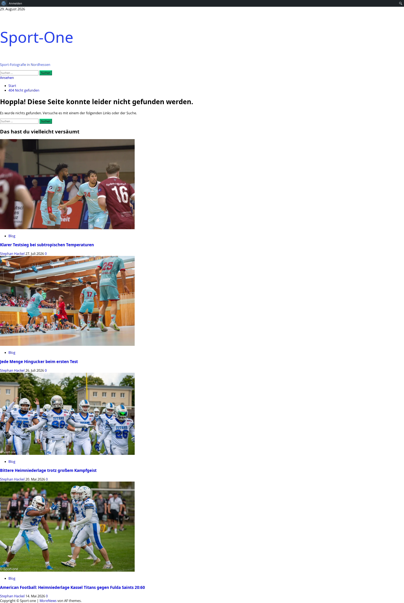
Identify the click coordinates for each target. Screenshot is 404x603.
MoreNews (48, 600)
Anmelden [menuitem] (15, 3)
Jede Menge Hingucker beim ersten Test (39, 361)
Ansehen (7, 77)
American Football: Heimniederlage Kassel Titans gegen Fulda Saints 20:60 (72, 587)
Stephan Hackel (12, 253)
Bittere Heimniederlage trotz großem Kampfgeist (48, 470)
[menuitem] (3, 3)
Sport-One (36, 37)
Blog (11, 236)
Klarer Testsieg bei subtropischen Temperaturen (47, 244)
